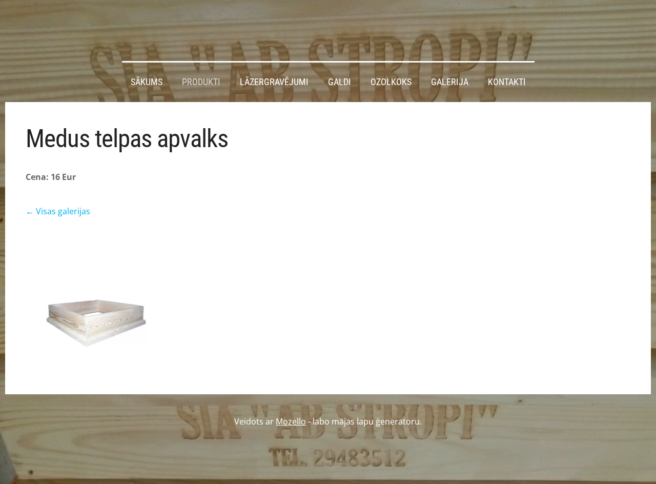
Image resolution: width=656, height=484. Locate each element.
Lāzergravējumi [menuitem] (274, 82)
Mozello (291, 421)
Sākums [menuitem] (146, 82)
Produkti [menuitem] (201, 82)
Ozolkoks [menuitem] (391, 82)
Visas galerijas (63, 211)
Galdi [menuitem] (339, 82)
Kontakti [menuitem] (507, 82)
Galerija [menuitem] (449, 82)
